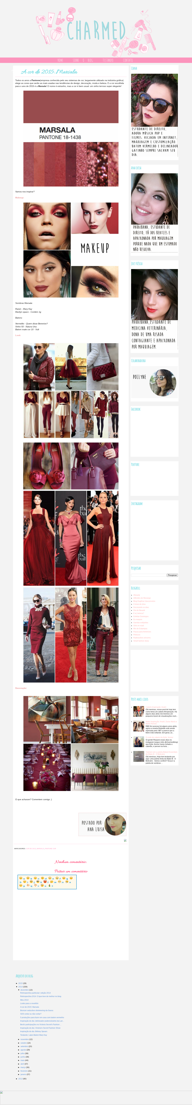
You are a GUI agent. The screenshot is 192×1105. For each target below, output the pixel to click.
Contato (128, 60)
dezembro (25, 990)
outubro (24, 1043)
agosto (24, 1050)
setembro (25, 1046)
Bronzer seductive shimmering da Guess (36, 1010)
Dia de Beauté (139, 610)
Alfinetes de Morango (142, 598)
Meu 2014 (24, 1000)
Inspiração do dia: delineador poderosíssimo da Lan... (42, 1021)
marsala (40, 848)
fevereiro (24, 1071)
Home (60, 60)
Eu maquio (137, 619)
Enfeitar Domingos (140, 616)
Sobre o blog (83, 60)
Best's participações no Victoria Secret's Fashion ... (40, 1025)
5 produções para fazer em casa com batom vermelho (42, 1017)
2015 (20, 983)
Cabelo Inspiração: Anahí (156, 707)
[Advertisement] (153, 669)
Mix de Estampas (140, 629)
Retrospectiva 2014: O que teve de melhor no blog (40, 996)
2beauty (136, 595)
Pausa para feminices (142, 632)
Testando (108, 60)
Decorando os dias (141, 607)
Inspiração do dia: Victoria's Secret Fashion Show (40, 1028)
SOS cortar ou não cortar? (30, 1014)
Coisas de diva (139, 604)
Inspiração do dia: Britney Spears (33, 1031)
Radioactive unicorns (142, 638)
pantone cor (50, 848)
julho (23, 1053)
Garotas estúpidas (140, 623)
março (23, 1067)
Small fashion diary (141, 641)
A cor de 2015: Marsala (29, 1007)
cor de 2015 (31, 848)
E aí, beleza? (138, 613)
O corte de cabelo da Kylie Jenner (159, 737)
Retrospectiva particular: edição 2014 (35, 993)
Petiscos (136, 635)
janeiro (24, 1074)
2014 (20, 987)
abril (23, 1064)
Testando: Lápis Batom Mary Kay (33, 1035)
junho (23, 1057)
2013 (20, 1079)
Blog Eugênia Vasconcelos (144, 601)
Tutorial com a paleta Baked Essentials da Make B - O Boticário (161, 753)
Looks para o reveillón (29, 1003)
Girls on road (138, 626)
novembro (25, 1039)
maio (23, 1060)
